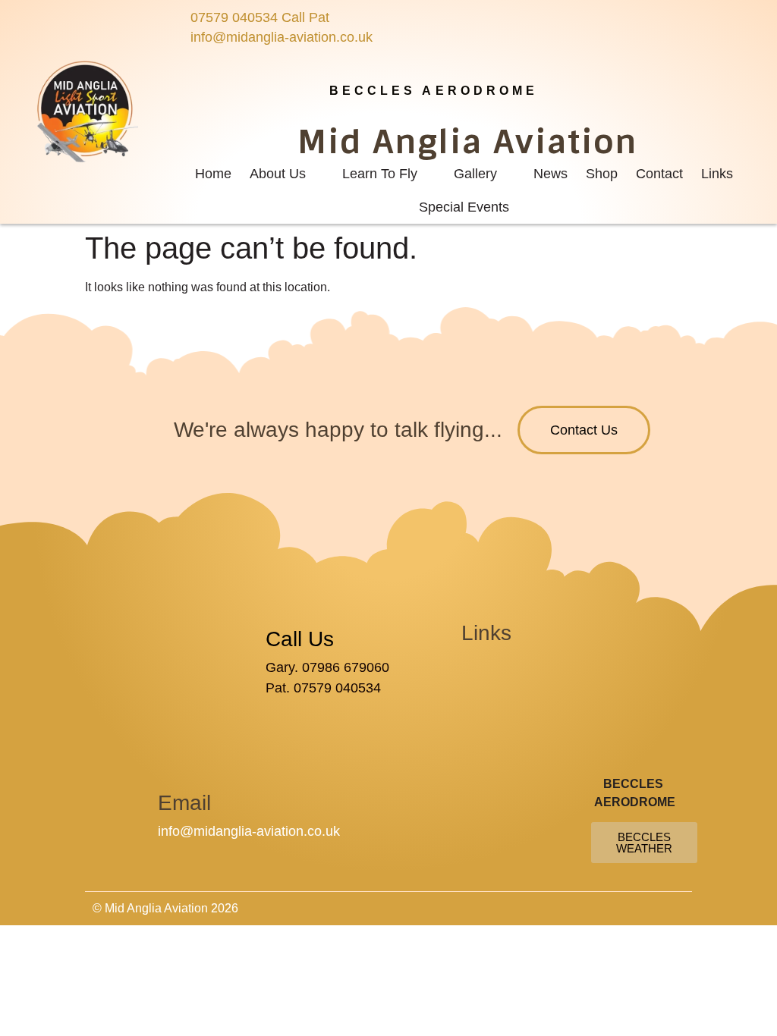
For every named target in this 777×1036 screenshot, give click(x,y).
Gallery (475, 173)
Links (717, 173)
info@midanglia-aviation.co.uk (249, 831)
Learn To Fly (379, 173)
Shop (602, 173)
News (550, 173)
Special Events (464, 207)
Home (213, 173)
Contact (659, 173)
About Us (278, 173)
